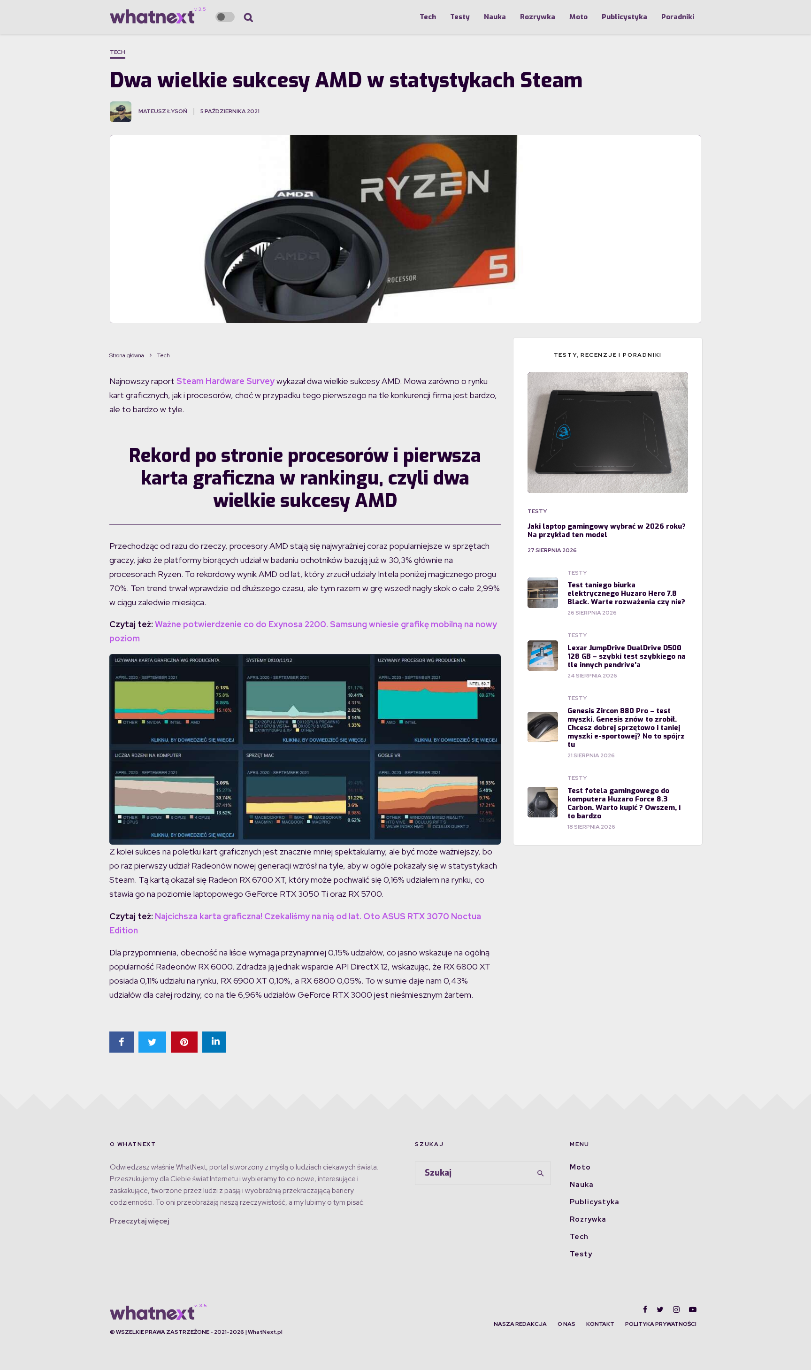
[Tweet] (152, 1042)
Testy (460, 17)
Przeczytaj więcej (139, 1221)
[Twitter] (660, 1309)
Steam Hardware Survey (225, 381)
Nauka (495, 17)
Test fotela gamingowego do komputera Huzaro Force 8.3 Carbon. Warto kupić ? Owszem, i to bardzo (624, 803)
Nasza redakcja (520, 1324)
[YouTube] (692, 1309)
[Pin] (184, 1042)
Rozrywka (537, 17)
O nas (566, 1324)
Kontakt (600, 1324)
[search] (541, 1173)
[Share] (121, 1042)
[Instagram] (676, 1309)
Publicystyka (624, 17)
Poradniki (677, 17)
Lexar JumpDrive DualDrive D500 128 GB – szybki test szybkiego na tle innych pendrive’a (626, 656)
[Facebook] (645, 1309)
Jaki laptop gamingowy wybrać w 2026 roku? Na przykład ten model (607, 530)
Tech (428, 17)
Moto (578, 17)
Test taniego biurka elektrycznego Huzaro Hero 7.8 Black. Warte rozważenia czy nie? (626, 593)
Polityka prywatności (660, 1324)
